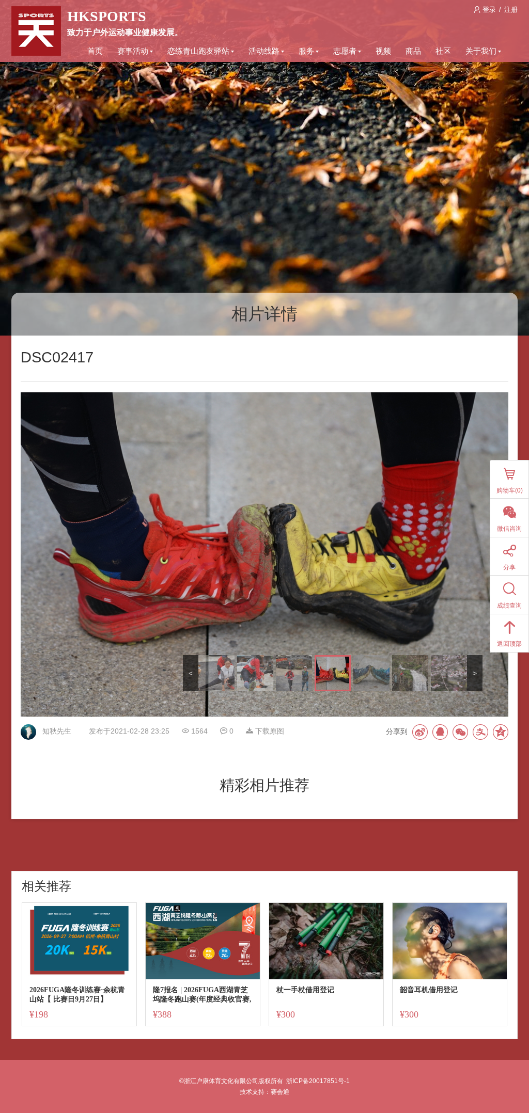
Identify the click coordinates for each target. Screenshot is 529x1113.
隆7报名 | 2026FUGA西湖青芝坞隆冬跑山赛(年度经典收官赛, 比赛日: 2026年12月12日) (202, 994)
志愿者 (344, 50)
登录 (489, 9)
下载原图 (268, 731)
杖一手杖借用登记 (305, 990)
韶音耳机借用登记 (429, 990)
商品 (413, 50)
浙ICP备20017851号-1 (318, 1081)
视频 (383, 50)
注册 (511, 9)
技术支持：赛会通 (264, 1091)
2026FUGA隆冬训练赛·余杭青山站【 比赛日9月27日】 (77, 994)
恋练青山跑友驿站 (198, 50)
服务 (306, 50)
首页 (95, 50)
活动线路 (263, 50)
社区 (443, 50)
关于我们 (480, 50)
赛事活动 (132, 50)
